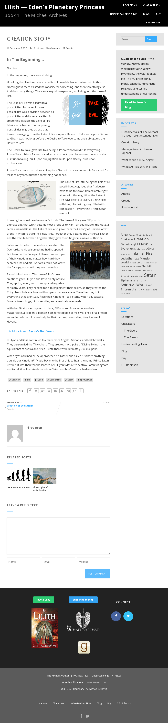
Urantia (137, 289)
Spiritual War (86, 379)
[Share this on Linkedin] (55, 390)
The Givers (130, 330)
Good (40, 379)
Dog (133, 245)
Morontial (145, 263)
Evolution (127, 248)
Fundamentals (130, 207)
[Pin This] (49, 390)
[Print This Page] (81, 390)
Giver (150, 248)
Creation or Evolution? (18, 487)
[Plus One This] (42, 390)
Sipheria (126, 280)
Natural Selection (133, 267)
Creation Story (130, 142)
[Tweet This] (36, 390)
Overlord (125, 270)
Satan (70, 379)
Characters (150, 5)
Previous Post (20, 404)
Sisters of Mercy (139, 281)
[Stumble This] (61, 390)
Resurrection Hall (135, 276)
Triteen (126, 289)
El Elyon (141, 244)
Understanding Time (123, 14)
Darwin (126, 244)
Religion (124, 276)
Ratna (149, 270)
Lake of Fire (55, 379)
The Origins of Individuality (40, 489)
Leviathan (127, 258)
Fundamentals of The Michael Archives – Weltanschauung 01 (139, 133)
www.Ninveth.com (96, 682)
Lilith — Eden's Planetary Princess (54, 7)
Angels (125, 193)
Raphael (142, 270)
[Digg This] (68, 390)
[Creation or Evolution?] (19, 480)
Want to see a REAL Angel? (137, 160)
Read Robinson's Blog (135, 105)
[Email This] (74, 390)
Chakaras (127, 239)
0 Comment (55, 48)
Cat (151, 235)
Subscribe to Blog (83, 599)
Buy (158, 14)
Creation (70, 48)
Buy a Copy (43, 599)
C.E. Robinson (152, 22)
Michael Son (134, 263)
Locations (130, 5)
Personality (134, 270)
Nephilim (148, 266)
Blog (146, 14)
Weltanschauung (150, 290)
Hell (128, 254)
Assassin (132, 235)
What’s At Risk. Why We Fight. (139, 166)
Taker (148, 285)
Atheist (139, 235)
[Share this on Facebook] (29, 390)
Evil (28, 379)
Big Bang (146, 235)
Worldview (125, 293)
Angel (124, 234)
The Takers (131, 337)
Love (137, 259)
